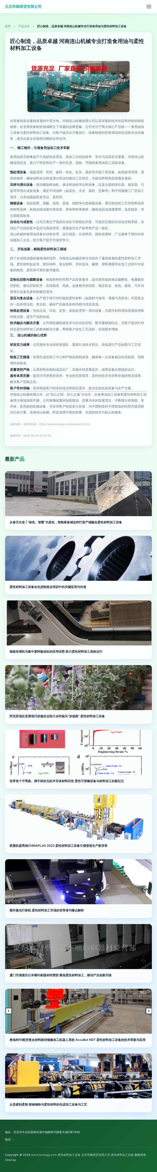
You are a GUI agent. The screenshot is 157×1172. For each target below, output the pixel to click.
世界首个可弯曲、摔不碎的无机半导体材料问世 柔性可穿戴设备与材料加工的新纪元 (67, 781)
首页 (8, 26)
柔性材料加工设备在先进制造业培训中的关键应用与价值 (48, 587)
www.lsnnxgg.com (44, 1154)
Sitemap (10, 1160)
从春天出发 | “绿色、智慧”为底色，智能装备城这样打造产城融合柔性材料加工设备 (66, 522)
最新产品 (15, 459)
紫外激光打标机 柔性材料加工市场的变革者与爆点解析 (47, 910)
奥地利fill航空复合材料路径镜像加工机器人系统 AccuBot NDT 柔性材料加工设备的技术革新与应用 (78, 1040)
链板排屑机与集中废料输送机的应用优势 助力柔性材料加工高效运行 (56, 651)
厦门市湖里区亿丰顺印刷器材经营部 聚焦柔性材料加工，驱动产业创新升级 (61, 975)
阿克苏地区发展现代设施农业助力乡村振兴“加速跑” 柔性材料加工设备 (57, 716)
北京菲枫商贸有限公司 (23, 6)
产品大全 (24, 26)
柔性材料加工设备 (69, 1154)
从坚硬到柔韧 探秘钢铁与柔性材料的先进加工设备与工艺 (48, 1104)
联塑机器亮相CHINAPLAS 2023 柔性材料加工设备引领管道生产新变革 (59, 846)
